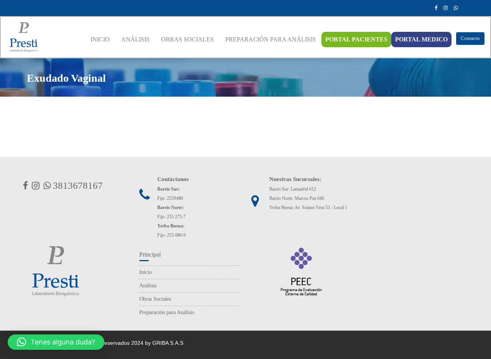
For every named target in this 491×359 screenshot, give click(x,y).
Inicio (145, 272)
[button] (56, 342)
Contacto (470, 38)
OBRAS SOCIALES (187, 39)
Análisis (148, 285)
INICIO (100, 39)
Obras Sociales (155, 299)
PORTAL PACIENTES (356, 39)
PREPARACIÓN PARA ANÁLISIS (270, 39)
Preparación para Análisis (166, 312)
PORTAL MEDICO (421, 39)
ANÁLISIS (135, 39)
